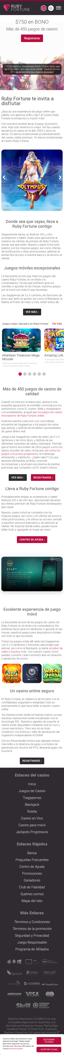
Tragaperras (32, 798)
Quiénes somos (32, 894)
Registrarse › (43, 477)
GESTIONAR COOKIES (49, 1040)
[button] (5, 177)
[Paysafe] (50, 984)
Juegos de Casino (32, 791)
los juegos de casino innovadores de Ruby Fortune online (31, 414)
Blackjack (32, 805)
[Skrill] (23, 1006)
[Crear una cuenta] (43, 8)
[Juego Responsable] (50, 962)
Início (32, 784)
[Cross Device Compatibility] (14, 963)
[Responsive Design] (32, 963)
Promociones (32, 873)
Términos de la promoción (32, 929)
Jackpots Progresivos (32, 832)
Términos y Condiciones (32, 922)
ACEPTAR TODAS (49, 1049)
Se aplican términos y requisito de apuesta (34, 72)
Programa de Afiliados (32, 949)
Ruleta (32, 811)
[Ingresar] (51, 8)
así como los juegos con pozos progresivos (30, 452)
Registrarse (32, 38)
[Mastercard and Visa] (50, 995)
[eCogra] (32, 984)
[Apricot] (14, 974)
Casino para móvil (32, 825)
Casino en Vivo (32, 818)
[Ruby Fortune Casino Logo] (15, 8)
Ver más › (32, 311)
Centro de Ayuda (32, 867)
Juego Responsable (32, 942)
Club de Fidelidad (32, 887)
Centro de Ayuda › (32, 539)
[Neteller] (14, 995)
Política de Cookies (16, 1049)
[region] (32, 1044)
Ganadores (32, 880)
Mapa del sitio (32, 901)
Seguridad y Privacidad (32, 935)
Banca (32, 853)
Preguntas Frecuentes (32, 860)
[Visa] (32, 995)
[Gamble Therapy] (41, 1006)
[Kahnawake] (32, 974)
